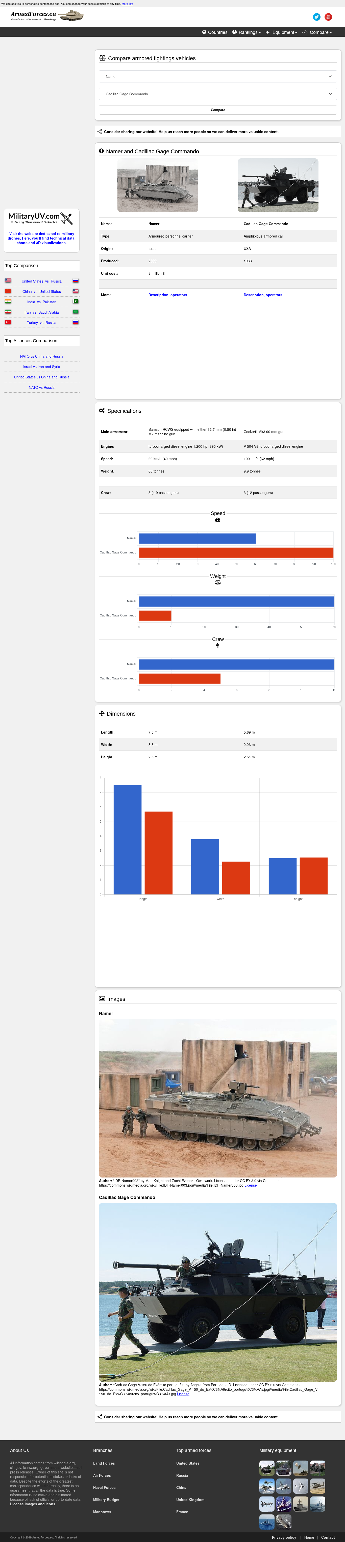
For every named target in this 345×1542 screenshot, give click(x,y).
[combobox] (218, 76)
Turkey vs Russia (41, 322)
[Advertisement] (42, 125)
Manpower (102, 1511)
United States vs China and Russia (41, 376)
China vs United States (41, 291)
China (181, 1487)
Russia (182, 1475)
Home (309, 1537)
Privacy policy (284, 1537)
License (250, 1185)
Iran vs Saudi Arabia (41, 312)
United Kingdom (190, 1499)
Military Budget (106, 1499)
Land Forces (104, 1463)
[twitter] (316, 18)
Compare (218, 110)
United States (188, 1463)
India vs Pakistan (41, 301)
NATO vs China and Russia (41, 356)
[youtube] (327, 18)
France (182, 1511)
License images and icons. (33, 1503)
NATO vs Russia (42, 387)
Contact (328, 1537)
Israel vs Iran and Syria (41, 366)
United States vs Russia (42, 281)
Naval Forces (104, 1487)
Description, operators (168, 294)
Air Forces (102, 1475)
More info (127, 4)
